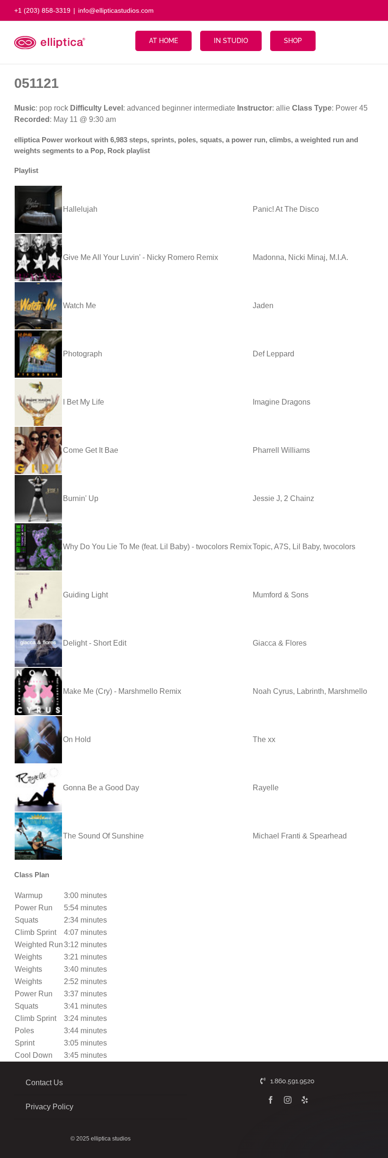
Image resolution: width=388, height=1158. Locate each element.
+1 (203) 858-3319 (42, 10)
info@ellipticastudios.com (116, 10)
